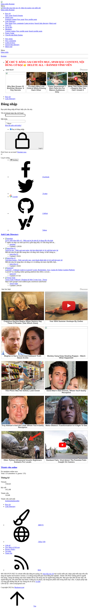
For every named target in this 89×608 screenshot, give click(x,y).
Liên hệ (7, 545)
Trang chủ (8, 553)
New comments (18, 23)
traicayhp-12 (14, 254)
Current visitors (10, 31)
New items (9, 23)
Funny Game (9, 33)
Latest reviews (29, 23)
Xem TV (8, 25)
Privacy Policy (10, 549)
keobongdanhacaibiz (12, 501)
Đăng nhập (4, 52)
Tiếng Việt (41, 542)
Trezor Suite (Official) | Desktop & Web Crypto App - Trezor (26, 280)
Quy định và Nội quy (12, 547)
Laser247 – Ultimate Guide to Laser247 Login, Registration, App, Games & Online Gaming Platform (40, 270)
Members (8, 29)
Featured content (11, 19)
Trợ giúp (8, 551)
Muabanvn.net (19, 587)
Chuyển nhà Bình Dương (14, 35)
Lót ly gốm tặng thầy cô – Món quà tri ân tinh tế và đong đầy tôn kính (29, 240)
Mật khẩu (4, 119)
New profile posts (31, 19)
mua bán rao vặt (48, 574)
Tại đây (38, 581)
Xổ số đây (8, 27)
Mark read (52, 23)
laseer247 (13, 274)
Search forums (18, 15)
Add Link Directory (10, 234)
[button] (3, 6)
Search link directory (42, 23)
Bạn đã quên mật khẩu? (13, 125)
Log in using (5, 158)
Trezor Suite (14, 283)
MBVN (41, 525)
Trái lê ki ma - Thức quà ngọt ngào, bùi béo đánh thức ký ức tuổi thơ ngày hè (31, 250)
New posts (8, 15)
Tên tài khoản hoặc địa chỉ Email (12, 113)
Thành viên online (9, 467)
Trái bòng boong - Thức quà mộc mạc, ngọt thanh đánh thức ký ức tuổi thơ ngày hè (34, 260)
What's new (9, 17)
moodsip (12, 244)
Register (4, 56)
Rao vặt (8, 13)
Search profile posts (35, 31)
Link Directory (10, 21)
